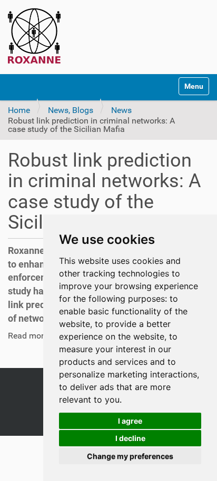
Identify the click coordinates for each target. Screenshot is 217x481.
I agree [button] (130, 420)
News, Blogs (70, 110)
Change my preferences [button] (130, 456)
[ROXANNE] (34, 36)
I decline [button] (130, 438)
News (121, 110)
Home (19, 110)
